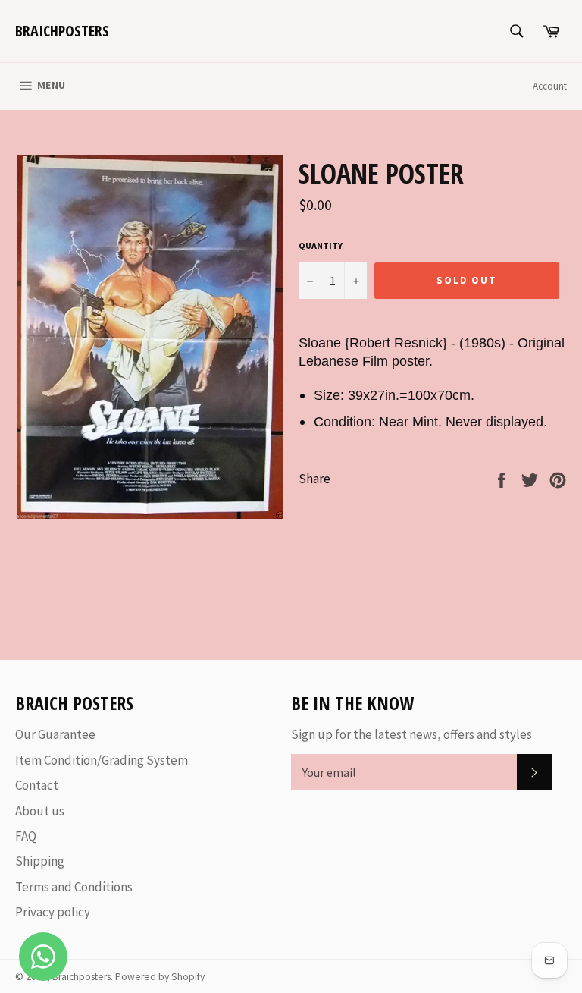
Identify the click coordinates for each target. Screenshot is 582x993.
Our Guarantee (55, 734)
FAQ (25, 836)
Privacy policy (52, 911)
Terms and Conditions (74, 886)
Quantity (321, 245)
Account (550, 86)
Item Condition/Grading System (101, 760)
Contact (36, 785)
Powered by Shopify (160, 976)
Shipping (39, 861)
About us (39, 811)
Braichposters (62, 30)
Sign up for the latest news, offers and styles (411, 734)
